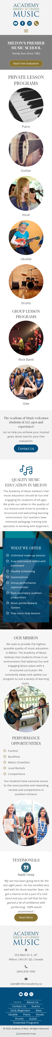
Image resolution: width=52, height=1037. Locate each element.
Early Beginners (20, 1010)
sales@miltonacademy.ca (26, 984)
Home (17, 1002)
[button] (26, 63)
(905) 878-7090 (26, 971)
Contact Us (19, 1006)
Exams (36, 1006)
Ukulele (13, 1014)
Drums (19, 1018)
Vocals (40, 1014)
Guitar (33, 1018)
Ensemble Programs (26, 1022)
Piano (26, 1014)
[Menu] (26, 31)
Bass (39, 1010)
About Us (32, 1002)
